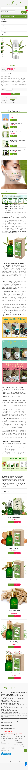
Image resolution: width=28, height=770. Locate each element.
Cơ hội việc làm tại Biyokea (7, 738)
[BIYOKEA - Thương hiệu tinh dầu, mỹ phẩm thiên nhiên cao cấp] (14, 3)
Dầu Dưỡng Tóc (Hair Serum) (17, 131)
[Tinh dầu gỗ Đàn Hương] (14, 539)
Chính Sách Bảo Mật (18, 738)
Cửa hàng (3, 25)
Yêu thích (17, 522)
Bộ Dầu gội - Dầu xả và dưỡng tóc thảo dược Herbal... (17, 149)
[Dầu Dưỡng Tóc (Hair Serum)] (5, 134)
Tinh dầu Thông (14, 642)
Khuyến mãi (3, 23)
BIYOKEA (12, 100)
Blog (2, 30)
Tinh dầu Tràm (14, 579)
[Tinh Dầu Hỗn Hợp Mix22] (5, 126)
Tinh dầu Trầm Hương (14, 610)
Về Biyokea (3, 734)
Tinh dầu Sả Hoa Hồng (14, 673)
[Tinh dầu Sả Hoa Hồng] (14, 664)
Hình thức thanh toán (19, 740)
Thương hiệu (3, 28)
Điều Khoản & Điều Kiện (19, 736)
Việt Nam (12, 102)
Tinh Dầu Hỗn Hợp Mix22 (16, 123)
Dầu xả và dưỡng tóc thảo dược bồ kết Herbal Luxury (17, 141)
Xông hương (13, 98)
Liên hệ (2, 34)
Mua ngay (16, 93)
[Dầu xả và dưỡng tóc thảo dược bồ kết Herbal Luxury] (5, 143)
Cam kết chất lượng (18, 742)
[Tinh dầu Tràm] (14, 570)
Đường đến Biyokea (5, 743)
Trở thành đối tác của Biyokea (5, 741)
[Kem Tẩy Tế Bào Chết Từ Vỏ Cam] (5, 117)
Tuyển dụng (3, 32)
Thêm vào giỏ (6, 93)
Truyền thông (4, 21)
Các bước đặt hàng (18, 744)
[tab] (9, 192)
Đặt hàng (11, 522)
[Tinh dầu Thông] (14, 632)
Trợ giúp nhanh (18, 734)
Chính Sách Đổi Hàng (19, 746)
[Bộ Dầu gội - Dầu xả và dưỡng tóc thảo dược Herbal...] (5, 152)
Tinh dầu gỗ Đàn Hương (14, 548)
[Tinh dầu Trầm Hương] (14, 601)
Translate (11, 13)
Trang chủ (3, 19)
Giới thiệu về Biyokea (5, 736)
